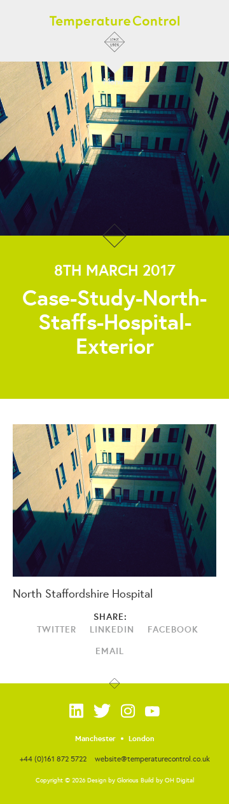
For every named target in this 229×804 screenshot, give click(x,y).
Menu (113, 81)
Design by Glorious (113, 780)
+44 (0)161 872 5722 (53, 758)
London (141, 739)
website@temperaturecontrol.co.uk (152, 758)
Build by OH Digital (167, 780)
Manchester (95, 739)
